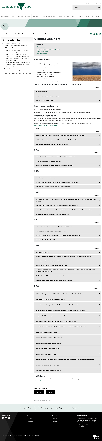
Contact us (55, 421)
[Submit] (99, 7)
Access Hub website (91, 422)
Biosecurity (36, 16)
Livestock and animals (7, 16)
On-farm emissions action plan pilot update (48, 161)
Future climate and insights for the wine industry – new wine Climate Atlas (57, 305)
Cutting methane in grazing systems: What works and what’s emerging (56, 140)
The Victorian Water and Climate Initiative (48, 349)
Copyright (30, 416)
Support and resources (86, 16)
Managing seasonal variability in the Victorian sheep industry (54, 280)
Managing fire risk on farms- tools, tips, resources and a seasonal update (57, 205)
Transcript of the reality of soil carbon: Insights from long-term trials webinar (17, 51)
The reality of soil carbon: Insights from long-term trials (52, 144)
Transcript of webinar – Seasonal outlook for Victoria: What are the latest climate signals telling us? (18, 64)
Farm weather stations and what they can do (49, 338)
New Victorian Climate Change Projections (48, 370)
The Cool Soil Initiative (42, 252)
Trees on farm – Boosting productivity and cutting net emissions (54, 165)
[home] (16, 7)
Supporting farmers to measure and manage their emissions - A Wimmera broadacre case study (64, 210)
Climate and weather (49, 16)
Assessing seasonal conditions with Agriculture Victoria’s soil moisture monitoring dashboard (63, 257)
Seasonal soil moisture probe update (46, 332)
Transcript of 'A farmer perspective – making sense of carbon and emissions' (17, 55)
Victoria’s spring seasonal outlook (46, 178)
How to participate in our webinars (46, 100)
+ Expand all (96, 87)
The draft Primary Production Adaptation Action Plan (51, 265)
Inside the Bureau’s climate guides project (48, 365)
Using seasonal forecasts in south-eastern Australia (51, 299)
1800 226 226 (80, 427)
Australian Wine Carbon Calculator (46, 240)
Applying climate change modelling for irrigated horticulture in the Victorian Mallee (60, 310)
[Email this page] (91, 34)
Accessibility (55, 416)
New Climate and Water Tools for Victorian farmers (51, 231)
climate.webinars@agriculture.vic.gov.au (45, 125)
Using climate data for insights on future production (51, 316)
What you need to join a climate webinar (47, 96)
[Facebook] (97, 34)
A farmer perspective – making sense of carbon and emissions (54, 227)
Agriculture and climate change (13, 43)
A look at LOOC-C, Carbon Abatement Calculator (50, 261)
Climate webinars (10, 48)
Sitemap (54, 419)
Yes (40, 392)
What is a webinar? (41, 92)
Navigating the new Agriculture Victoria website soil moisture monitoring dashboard (60, 327)
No (51, 392)
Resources (7, 68)
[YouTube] (9, 418)
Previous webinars (42, 53)
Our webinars (41, 47)
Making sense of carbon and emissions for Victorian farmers (53, 187)
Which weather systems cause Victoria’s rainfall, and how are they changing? (58, 294)
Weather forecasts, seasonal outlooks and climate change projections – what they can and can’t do (65, 359)
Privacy (29, 419)
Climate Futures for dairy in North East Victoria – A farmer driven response (58, 235)
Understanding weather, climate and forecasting (18, 73)
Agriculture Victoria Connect (92, 3)
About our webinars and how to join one (48, 49)
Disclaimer (30, 421)
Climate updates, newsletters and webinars (31, 34)
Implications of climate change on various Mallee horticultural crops (55, 157)
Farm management (63, 16)
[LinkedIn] (100, 34)
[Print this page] (94, 34)
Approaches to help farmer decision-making (48, 343)
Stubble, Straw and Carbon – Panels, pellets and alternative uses (54, 276)
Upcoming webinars (42, 51)
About (97, 16)
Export (74, 16)
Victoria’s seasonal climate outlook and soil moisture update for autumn (57, 182)
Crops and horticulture (23, 16)
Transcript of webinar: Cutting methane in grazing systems (18, 59)
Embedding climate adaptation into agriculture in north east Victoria (56, 321)
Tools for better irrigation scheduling (46, 354)
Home (3, 34)
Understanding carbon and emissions (15, 71)
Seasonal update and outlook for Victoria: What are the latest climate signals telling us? (61, 135)
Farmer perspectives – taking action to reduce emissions (52, 214)
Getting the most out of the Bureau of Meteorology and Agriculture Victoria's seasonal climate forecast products (66, 200)
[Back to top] (96, 400)
